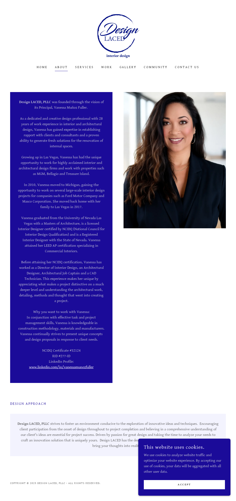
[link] (118, 36)
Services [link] (84, 67)
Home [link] (42, 67)
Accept (184, 484)
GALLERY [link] (128, 67)
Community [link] (156, 67)
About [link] (61, 67)
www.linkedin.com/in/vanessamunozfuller (61, 367)
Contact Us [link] (187, 67)
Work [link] (106, 67)
